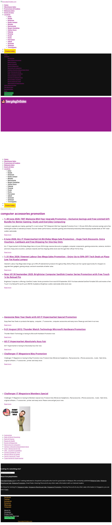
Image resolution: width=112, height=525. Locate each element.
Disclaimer (7, 512)
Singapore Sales (22, 487)
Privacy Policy (8, 514)
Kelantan (11, 20)
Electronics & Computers (15, 68)
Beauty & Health (12, 64)
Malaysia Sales (9, 11)
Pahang (10, 32)
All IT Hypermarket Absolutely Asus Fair (25, 341)
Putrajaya (11, 40)
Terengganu (12, 47)
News (5, 91)
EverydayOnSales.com (8, 481)
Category (6, 56)
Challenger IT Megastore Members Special (26, 393)
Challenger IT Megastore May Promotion (25, 353)
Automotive (11, 58)
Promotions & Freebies (12, 9)
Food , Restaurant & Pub (14, 72)
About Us (7, 510)
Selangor (11, 45)
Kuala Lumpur (12, 22)
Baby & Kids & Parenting (14, 60)
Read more (7, 235)
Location (7, 15)
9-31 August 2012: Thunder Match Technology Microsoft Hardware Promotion (45, 329)
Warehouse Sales (10, 7)
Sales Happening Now (10, 85)
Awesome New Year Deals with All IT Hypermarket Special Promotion (40, 316)
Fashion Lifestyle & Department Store (18, 70)
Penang (10, 34)
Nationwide (12, 26)
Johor (9, 16)
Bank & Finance (12, 62)
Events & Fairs (9, 13)
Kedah (10, 18)
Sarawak (11, 43)
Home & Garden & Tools (14, 76)
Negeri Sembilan (14, 28)
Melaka (10, 24)
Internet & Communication (15, 77)
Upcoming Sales (8, 89)
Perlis (10, 38)
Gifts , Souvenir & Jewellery (15, 74)
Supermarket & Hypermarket (16, 83)
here (6, 490)
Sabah (10, 41)
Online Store (12, 30)
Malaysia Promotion (18, 483)
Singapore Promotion (54, 487)
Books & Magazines (13, 66)
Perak (10, 36)
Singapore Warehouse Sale (38, 487)
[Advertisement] (53, 118)
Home (6, 5)
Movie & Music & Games (14, 79)
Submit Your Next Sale (11, 516)
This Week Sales (8, 87)
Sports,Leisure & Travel (14, 81)
